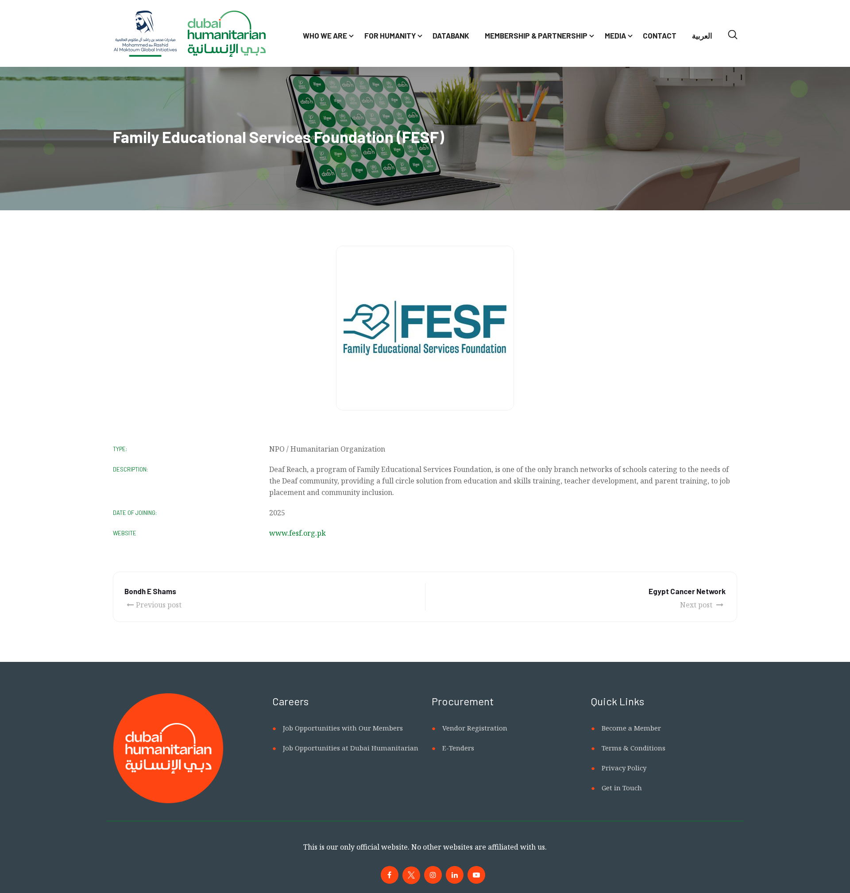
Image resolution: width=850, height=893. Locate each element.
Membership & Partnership (536, 35)
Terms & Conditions (633, 747)
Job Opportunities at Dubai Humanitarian (350, 747)
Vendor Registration (474, 727)
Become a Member (631, 727)
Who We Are (325, 35)
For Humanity (390, 35)
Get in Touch (622, 787)
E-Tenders (458, 747)
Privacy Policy (624, 767)
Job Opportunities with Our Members (343, 727)
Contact (659, 35)
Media (615, 35)
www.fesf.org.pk (297, 533)
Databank (451, 35)
